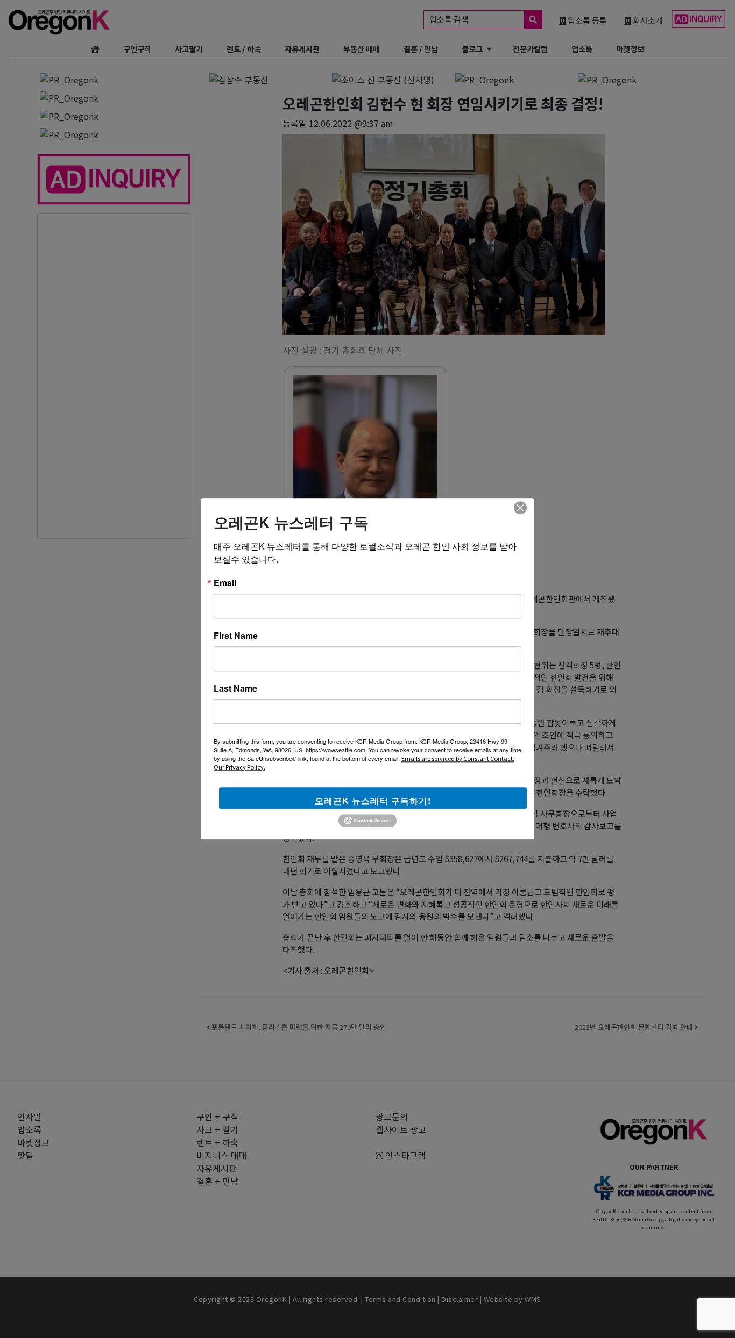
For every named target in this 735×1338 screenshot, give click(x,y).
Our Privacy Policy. (239, 767)
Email (225, 583)
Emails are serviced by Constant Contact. (457, 758)
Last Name (235, 688)
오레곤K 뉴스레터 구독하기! (373, 800)
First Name (236, 635)
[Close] (520, 507)
